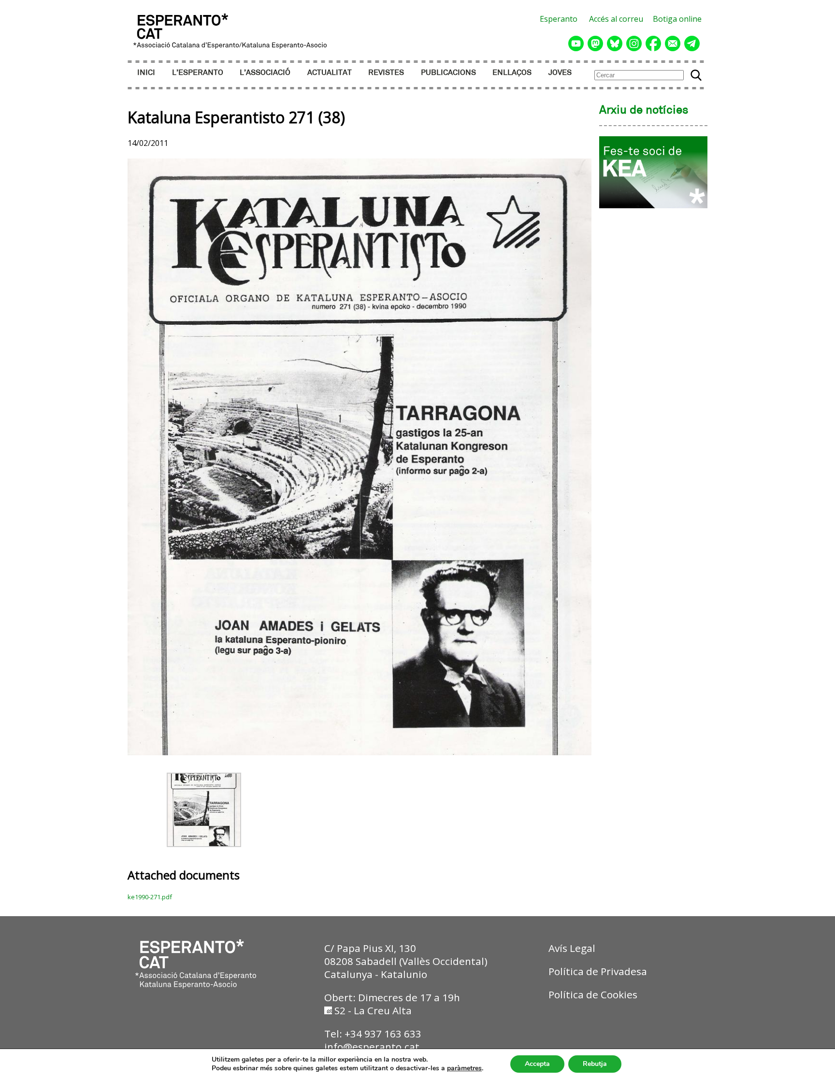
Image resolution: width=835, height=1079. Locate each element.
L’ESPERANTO (197, 72)
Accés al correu (616, 19)
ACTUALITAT (329, 72)
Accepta (537, 1063)
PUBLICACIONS (448, 72)
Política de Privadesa (597, 971)
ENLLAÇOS (512, 72)
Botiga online (677, 19)
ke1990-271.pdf (150, 896)
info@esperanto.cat (371, 1046)
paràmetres (464, 1068)
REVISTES (386, 72)
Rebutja (595, 1063)
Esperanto (558, 19)
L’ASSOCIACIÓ (265, 72)
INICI (146, 72)
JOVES (560, 72)
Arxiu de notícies (644, 110)
